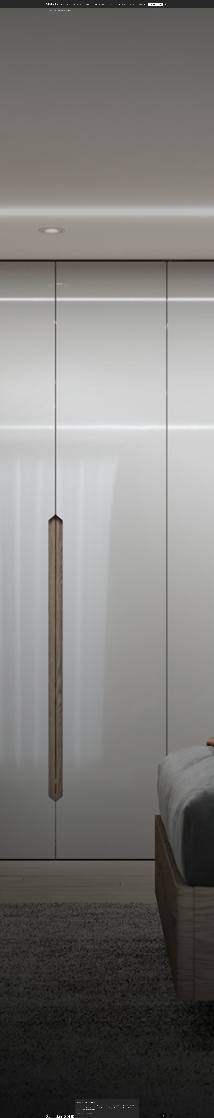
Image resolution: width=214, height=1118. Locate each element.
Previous (3, 567)
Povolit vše (80, 1114)
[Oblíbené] (166, 4)
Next (211, 567)
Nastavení (89, 1114)
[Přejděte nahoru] (210, 1114)
